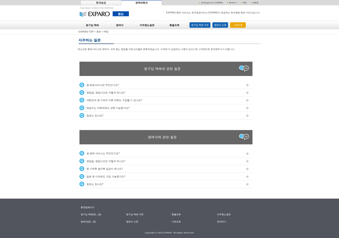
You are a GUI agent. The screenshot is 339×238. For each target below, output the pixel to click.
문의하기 (221, 221)
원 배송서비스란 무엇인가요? (103, 85)
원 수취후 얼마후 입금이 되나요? (105, 168)
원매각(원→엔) (88, 221)
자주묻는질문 (147, 25)
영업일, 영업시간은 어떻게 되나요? (106, 92)
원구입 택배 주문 (200, 25)
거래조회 (238, 25)
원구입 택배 (92, 25)
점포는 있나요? (95, 115)
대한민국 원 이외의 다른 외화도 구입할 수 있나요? (114, 100)
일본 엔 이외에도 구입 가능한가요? (106, 176)
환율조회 (174, 25)
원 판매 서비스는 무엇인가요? (103, 153)
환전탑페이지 (87, 207)
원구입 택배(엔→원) (91, 214)
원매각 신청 (220, 25)
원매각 (119, 25)
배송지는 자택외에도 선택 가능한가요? (108, 108)
